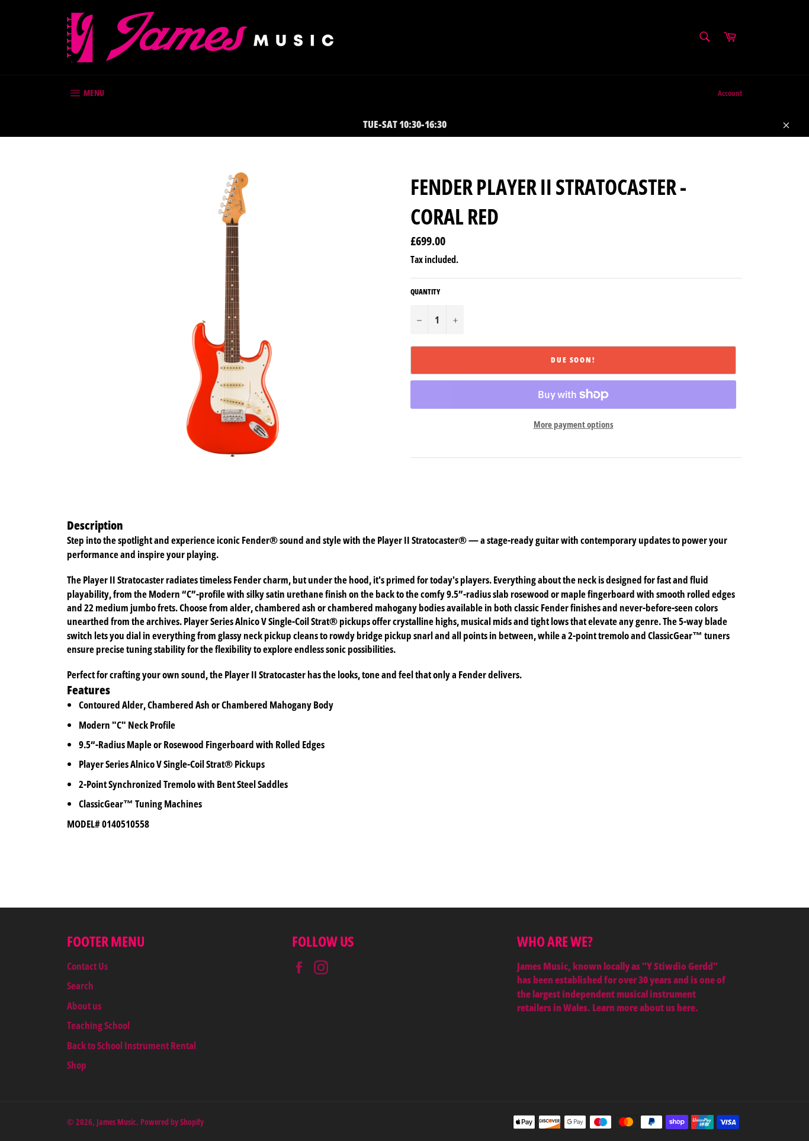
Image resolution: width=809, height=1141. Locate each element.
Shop (76, 1065)
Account (730, 93)
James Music (116, 1121)
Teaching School (98, 1025)
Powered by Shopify (172, 1121)
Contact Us (87, 966)
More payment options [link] (574, 424)
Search (80, 985)
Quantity (425, 292)
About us (84, 1005)
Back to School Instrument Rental (131, 1045)
